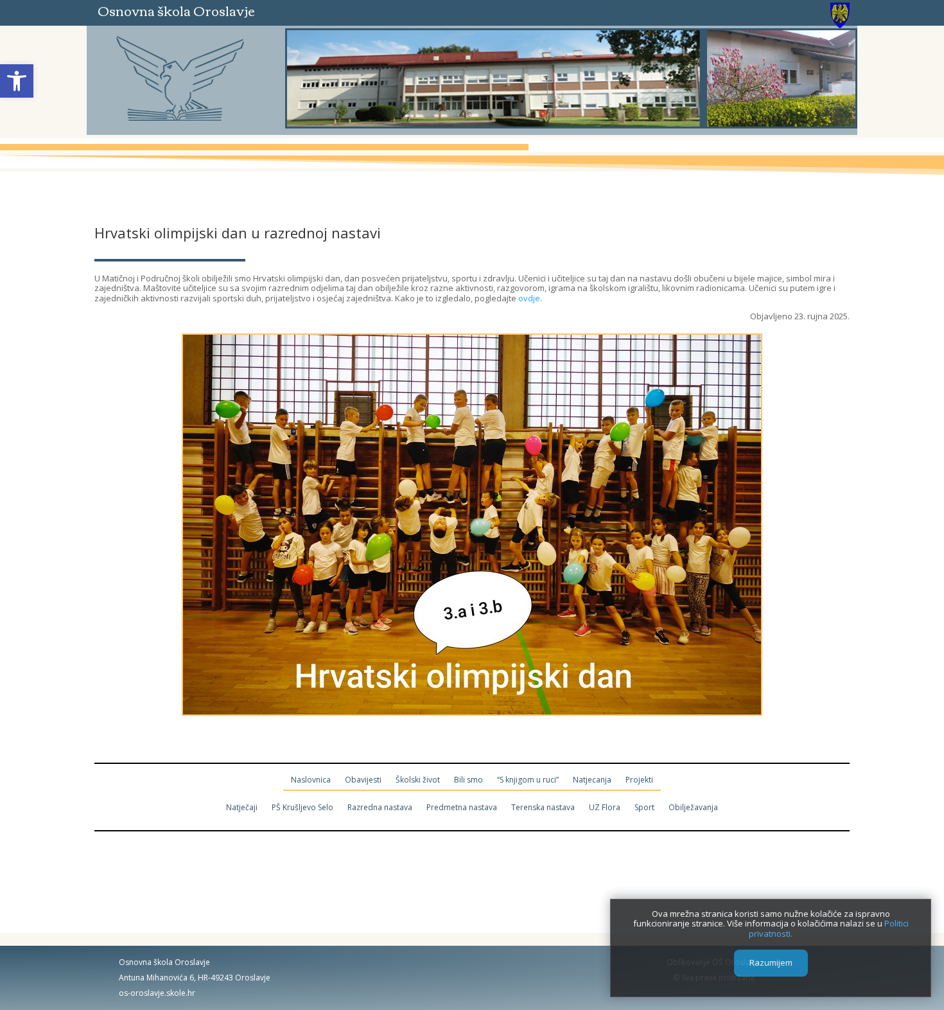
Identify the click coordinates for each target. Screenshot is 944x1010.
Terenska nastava (543, 808)
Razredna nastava (379, 808)
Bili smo (468, 780)
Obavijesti (363, 780)
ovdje (529, 298)
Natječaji (242, 808)
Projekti (639, 780)
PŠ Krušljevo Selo (302, 808)
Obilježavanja (693, 808)
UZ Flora (604, 808)
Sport (644, 808)
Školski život (418, 780)
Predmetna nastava (461, 808)
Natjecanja (592, 780)
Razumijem (770, 963)
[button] (16, 81)
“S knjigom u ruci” (528, 780)
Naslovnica (311, 780)
